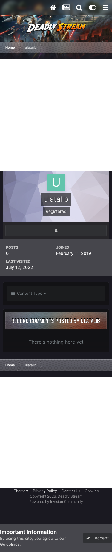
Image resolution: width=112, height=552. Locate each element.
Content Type (29, 293)
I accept (99, 537)
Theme (20, 491)
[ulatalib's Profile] (56, 230)
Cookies (92, 491)
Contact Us (71, 491)
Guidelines (10, 544)
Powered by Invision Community (56, 501)
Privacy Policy (45, 491)
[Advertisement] (56, 115)
